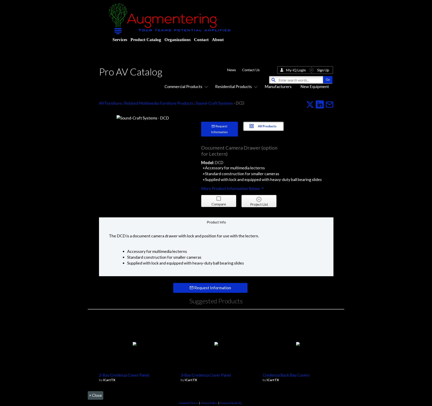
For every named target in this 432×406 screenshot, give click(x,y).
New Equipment (314, 86)
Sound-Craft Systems (214, 103)
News (231, 70)
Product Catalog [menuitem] (145, 39)
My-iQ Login (296, 70)
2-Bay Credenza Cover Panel (124, 375)
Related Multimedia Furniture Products (158, 103)
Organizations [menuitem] (177, 39)
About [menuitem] (218, 39)
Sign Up (323, 70)
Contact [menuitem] (201, 39)
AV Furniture (110, 103)
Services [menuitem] (119, 39)
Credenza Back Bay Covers (286, 375)
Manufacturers (278, 86)
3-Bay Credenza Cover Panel (206, 375)
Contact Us (251, 70)
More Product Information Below (231, 188)
